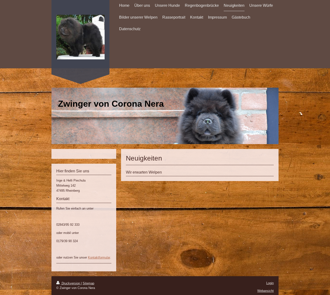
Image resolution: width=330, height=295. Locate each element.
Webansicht (265, 291)
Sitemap (88, 283)
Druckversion (71, 283)
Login (270, 283)
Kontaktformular (99, 257)
